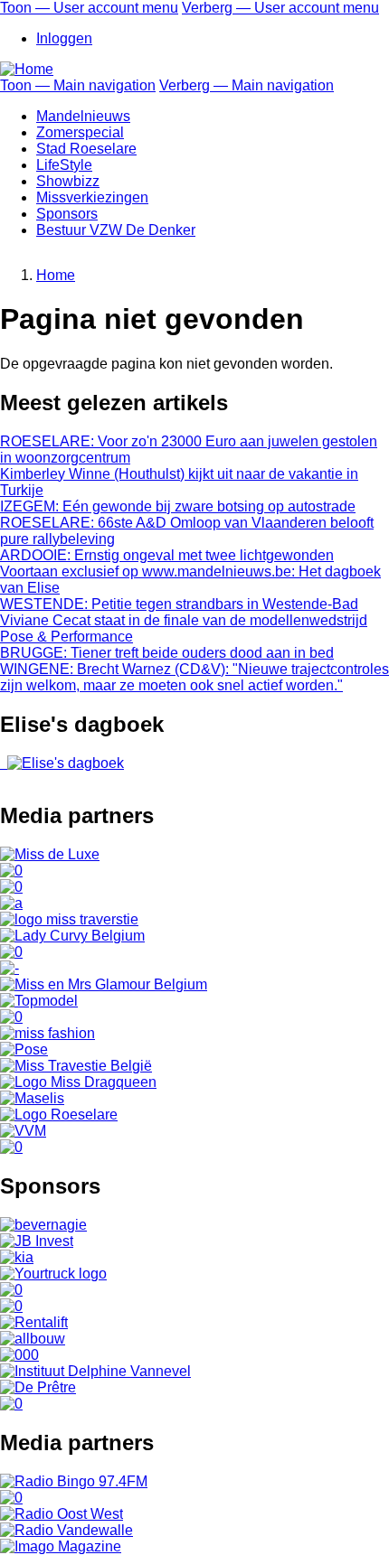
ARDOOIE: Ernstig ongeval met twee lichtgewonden (167, 555)
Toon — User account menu (89, 7)
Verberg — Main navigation (246, 85)
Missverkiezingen (92, 197)
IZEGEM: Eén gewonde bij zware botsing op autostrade (178, 506)
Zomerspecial (80, 132)
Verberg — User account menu (280, 7)
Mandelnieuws (83, 116)
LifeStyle (64, 165)
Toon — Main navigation (78, 85)
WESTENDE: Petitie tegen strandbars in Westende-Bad (179, 604)
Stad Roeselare (86, 148)
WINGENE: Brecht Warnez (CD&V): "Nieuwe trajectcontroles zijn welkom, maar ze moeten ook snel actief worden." (194, 677)
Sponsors (67, 213)
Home (55, 275)
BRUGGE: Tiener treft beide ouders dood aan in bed (167, 652)
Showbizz (68, 181)
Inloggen (64, 38)
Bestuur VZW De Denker (115, 230)
